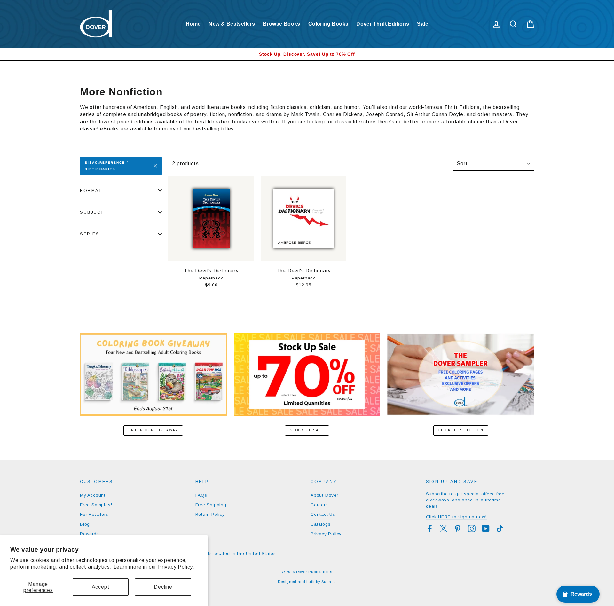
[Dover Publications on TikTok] (500, 528)
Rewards (89, 533)
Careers (319, 504)
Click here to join (461, 430)
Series (89, 234)
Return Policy (210, 514)
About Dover (324, 495)
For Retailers (94, 514)
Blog (85, 524)
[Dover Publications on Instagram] (472, 528)
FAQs (201, 495)
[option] (307, 54)
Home (193, 24)
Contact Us (323, 514)
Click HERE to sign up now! (456, 517)
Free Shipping (210, 504)
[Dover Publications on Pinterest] (457, 528)
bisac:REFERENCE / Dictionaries (106, 166)
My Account (93, 495)
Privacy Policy (326, 533)
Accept (101, 587)
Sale (422, 24)
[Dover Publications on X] (443, 528)
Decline (163, 587)
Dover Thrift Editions (382, 24)
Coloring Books (328, 24)
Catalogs (320, 524)
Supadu (328, 582)
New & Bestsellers (232, 24)
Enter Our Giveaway (153, 430)
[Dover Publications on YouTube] (486, 528)
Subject (92, 212)
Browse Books (281, 24)
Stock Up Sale (307, 430)
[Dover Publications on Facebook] (430, 528)
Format (91, 190)
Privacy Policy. (176, 567)
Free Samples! (96, 504)
